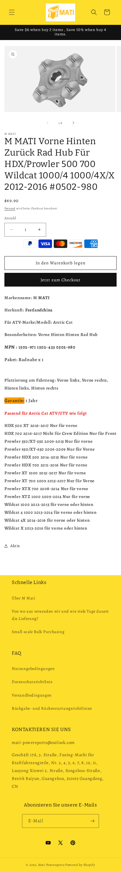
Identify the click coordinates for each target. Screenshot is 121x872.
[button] (11, 12)
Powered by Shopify (80, 865)
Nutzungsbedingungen (33, 668)
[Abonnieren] (92, 821)
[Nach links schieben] (47, 122)
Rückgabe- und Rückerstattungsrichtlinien (52, 708)
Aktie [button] (15, 546)
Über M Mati (24, 598)
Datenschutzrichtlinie (32, 682)
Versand (9, 208)
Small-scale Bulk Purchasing (38, 632)
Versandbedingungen (32, 695)
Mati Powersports (51, 865)
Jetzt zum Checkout (60, 280)
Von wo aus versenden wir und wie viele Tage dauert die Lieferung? (60, 615)
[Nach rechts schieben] (73, 122)
